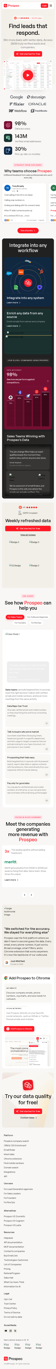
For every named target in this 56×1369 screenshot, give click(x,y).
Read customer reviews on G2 (15, 1340)
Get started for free (30, 54)
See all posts (27, 230)
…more (26, 216)
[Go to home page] (11, 5)
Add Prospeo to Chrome (21, 1029)
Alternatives (10, 1210)
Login (44, 5)
